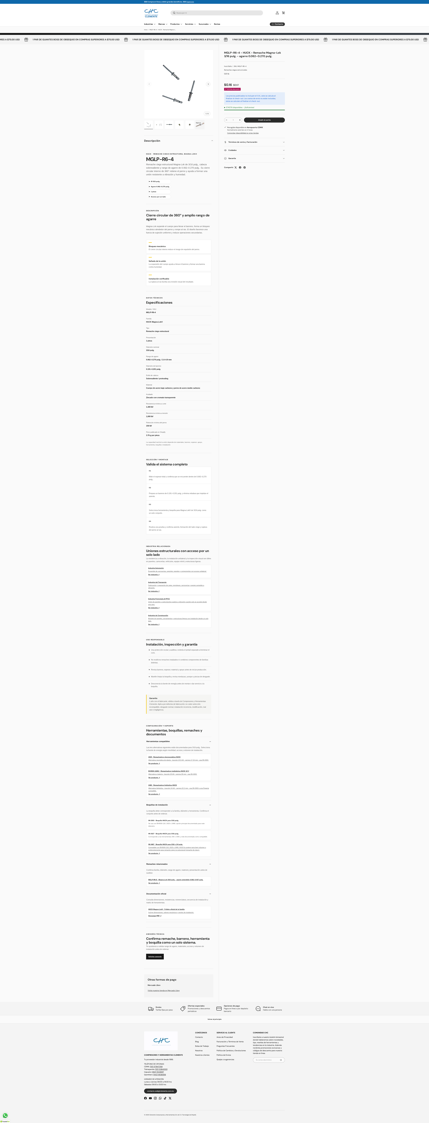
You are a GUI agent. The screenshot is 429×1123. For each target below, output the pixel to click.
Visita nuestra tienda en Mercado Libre (164, 990)
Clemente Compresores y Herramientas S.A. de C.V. (165, 1115)
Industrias (148, 24)
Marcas (161, 24)
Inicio (145, 29)
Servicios (189, 24)
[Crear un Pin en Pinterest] (244, 167)
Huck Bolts (228, 66)
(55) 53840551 (161, 1069)
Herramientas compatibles (158, 741)
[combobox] (216, 12)
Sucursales (204, 24)
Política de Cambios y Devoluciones (231, 1050)
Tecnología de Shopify (189, 1115)
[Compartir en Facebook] (240, 167)
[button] (283, 12)
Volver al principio (215, 1019)
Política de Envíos (224, 1055)
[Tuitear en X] (235, 167)
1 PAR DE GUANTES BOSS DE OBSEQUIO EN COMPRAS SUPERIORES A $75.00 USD (51, 39)
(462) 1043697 (158, 1072)
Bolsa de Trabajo (202, 1046)
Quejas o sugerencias (225, 1059)
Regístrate (190, 2)
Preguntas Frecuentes (226, 1046)
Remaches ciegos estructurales (235, 70)
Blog (197, 1041)
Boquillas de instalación (157, 805)
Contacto (199, 1037)
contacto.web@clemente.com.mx (160, 1091)
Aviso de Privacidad (225, 1037)
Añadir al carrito (264, 120)
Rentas (217, 24)
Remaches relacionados (156, 864)
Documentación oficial (156, 894)
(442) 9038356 (159, 1075)
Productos (175, 24)
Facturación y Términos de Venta (230, 1041)
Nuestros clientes (202, 1055)
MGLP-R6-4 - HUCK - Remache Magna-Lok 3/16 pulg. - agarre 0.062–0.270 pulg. (163, 29)
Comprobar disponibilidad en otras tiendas (243, 133)
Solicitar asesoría (155, 956)
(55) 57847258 (156, 1066)
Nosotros (199, 1050)
